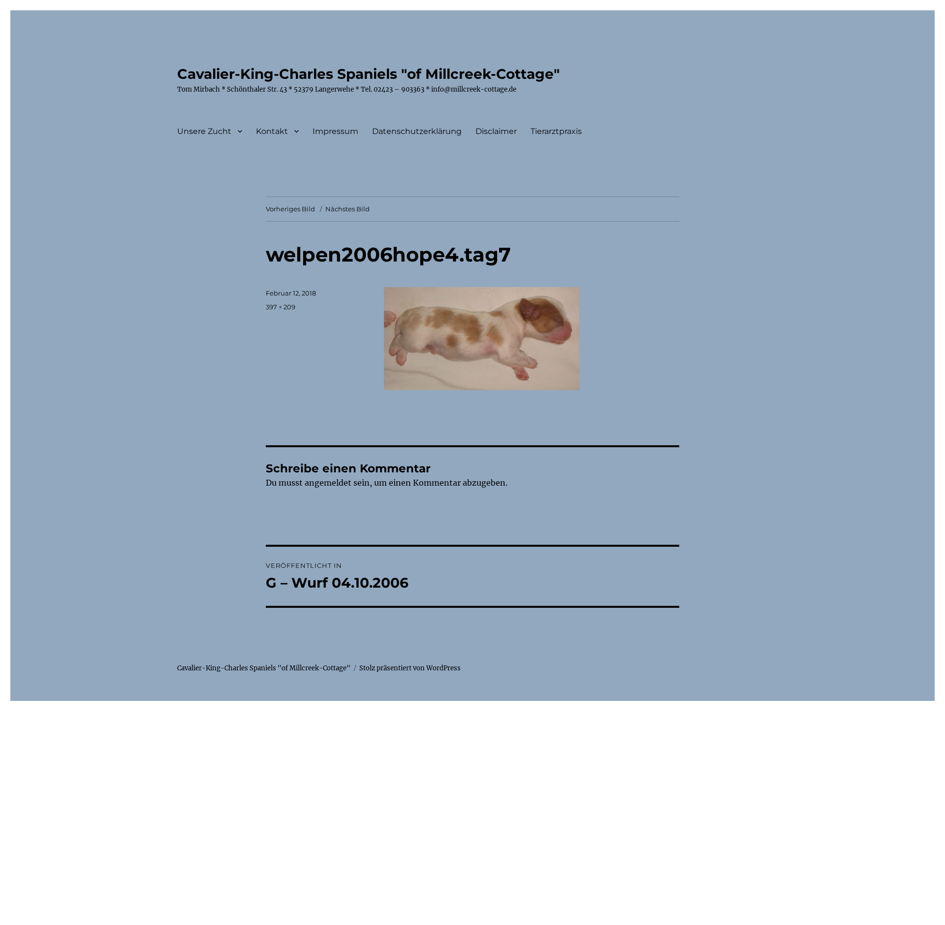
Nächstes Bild (347, 209)
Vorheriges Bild (290, 209)
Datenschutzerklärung (417, 131)
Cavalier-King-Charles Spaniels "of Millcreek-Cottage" (368, 74)
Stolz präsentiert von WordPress (410, 668)
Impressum (335, 131)
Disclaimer (496, 131)
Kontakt (272, 131)
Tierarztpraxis (556, 131)
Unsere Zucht (204, 131)
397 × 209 (280, 307)
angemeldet (328, 483)
